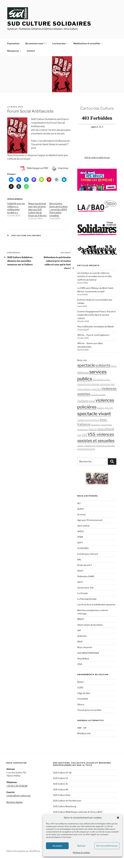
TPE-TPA (108, 408)
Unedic (80, 445)
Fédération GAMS (85, 576)
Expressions (13, 43)
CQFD (80, 687)
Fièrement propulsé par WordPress (23, 851)
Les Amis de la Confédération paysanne (96, 604)
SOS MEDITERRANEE (88, 653)
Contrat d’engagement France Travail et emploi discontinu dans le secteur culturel (96, 315)
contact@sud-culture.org (18, 795)
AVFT (80, 542)
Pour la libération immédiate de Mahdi (95, 326)
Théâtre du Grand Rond (88, 420)
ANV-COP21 (83, 525)
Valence (92, 429)
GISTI (80, 582)
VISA (79, 664)
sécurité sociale (98, 394)
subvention (105, 384)
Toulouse (82, 400)
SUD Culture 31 (60, 783)
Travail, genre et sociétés (89, 710)
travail (91, 401)
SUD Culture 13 (60, 778)
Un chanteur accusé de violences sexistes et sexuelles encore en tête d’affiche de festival (94, 276)
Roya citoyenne (84, 647)
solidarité (102, 365)
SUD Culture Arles (61, 795)
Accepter (57, 845)
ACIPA (80, 509)
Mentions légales (14, 802)
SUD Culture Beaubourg (64, 806)
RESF (80, 641)
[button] (117, 817)
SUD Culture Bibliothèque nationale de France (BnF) (78, 812)
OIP (79, 630)
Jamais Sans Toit (85, 587)
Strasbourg (82, 429)
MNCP (80, 619)
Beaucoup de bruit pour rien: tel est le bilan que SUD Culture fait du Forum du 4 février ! (37, 209)
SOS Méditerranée (101, 379)
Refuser (81, 845)
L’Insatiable (82, 698)
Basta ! (80, 682)
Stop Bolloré (83, 658)
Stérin (114, 366)
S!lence (80, 704)
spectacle (86, 365)
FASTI (80, 570)
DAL (79, 559)
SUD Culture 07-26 (62, 772)
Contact (31, 51)
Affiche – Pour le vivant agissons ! (93, 335)
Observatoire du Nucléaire (90, 625)
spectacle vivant (94, 413)
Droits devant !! (84, 565)
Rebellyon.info (84, 733)
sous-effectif (105, 429)
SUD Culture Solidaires (49, 23)
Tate (79, 435)
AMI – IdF (81, 727)
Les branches (59, 43)
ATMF (80, 537)
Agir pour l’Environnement (89, 520)
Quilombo (82, 636)
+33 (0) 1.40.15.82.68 (16, 785)
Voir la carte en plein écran (97, 157)
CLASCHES (83, 548)
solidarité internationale (88, 384)
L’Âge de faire (83, 693)
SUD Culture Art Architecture (67, 800)
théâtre (100, 408)
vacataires (95, 424)
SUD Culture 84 (60, 789)
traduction (96, 389)
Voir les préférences (107, 845)
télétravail (83, 372)
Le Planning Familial (86, 599)
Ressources (13, 51)
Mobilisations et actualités (86, 43)
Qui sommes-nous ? (34, 43)
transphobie (106, 424)
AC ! (79, 503)
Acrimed (81, 514)
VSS (84, 434)
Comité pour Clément (87, 554)
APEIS (80, 531)
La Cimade (82, 593)
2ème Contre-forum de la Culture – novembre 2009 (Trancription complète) (58, 209)
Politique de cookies (81, 852)
